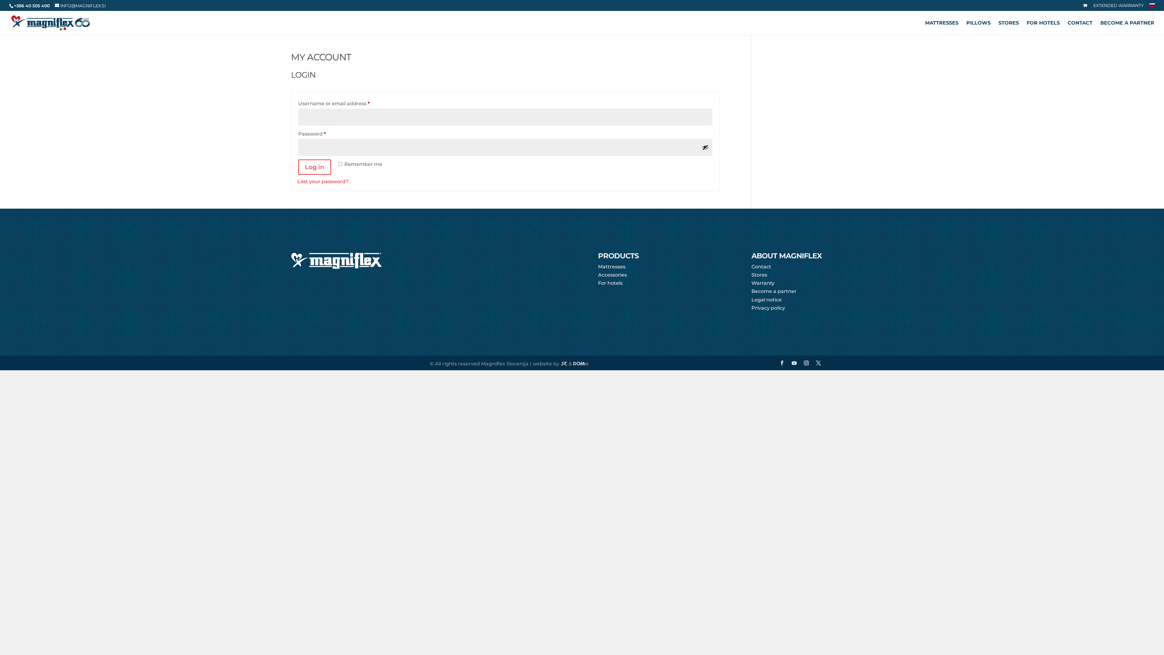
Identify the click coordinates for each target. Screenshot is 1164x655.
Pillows (978, 23)
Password (323, 134)
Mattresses (941, 23)
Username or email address (345, 103)
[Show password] (705, 147)
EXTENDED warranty (1118, 5)
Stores (1008, 23)
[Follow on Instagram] (806, 363)
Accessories (612, 275)
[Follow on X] (818, 363)
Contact (1080, 23)
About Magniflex (786, 256)
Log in (314, 167)
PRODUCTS (618, 256)
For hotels (1043, 23)
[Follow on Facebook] (782, 363)
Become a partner (1127, 23)
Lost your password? (322, 181)
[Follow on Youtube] (794, 363)
